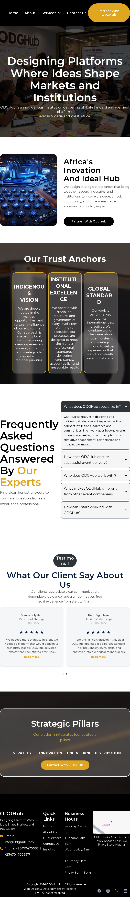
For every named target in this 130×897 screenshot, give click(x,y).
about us (50, 832)
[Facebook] (99, 890)
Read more (31, 656)
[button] (59, 13)
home (47, 826)
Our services (52, 838)
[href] (111, 822)
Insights (49, 849)
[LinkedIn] (125, 890)
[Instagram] (108, 890)
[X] (116, 890)
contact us (51, 843)
